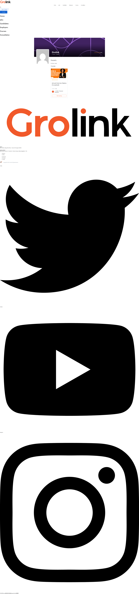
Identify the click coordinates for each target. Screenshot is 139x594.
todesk (15, 593)
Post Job (3, 12)
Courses (76, 5)
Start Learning (59, 95)
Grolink (57, 91)
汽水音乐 (1, 593)
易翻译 (17, 593)
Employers (71, 5)
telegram (12, 593)
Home (55, 5)
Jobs (59, 5)
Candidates (65, 5)
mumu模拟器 (5, 593)
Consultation (83, 5)
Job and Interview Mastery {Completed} (59, 84)
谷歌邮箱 (9, 593)
